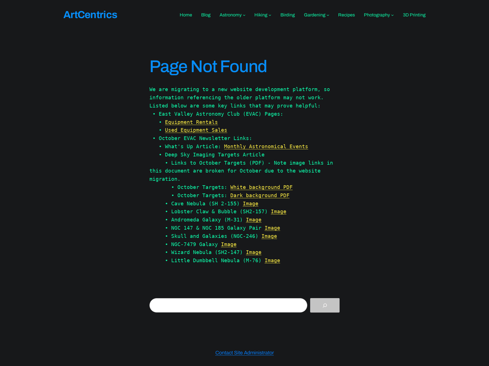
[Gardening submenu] (328, 15)
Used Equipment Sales (196, 130)
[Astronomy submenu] (244, 15)
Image (250, 203)
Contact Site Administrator (244, 353)
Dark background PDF (259, 195)
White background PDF (261, 187)
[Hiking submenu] (270, 15)
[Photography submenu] (392, 15)
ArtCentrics (90, 14)
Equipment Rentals (191, 122)
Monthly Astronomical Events (266, 146)
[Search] (325, 305)
